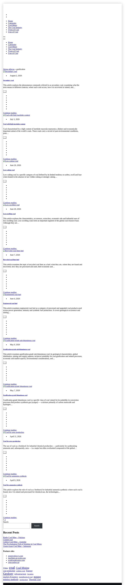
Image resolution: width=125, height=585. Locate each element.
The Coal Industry (15, 28)
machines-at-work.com (17, 558)
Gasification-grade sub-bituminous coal (16, 349)
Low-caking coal (9, 170)
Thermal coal (35, 579)
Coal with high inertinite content (14, 124)
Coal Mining (22, 567)
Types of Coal (13, 30)
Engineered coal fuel (10, 303)
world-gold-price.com (16, 560)
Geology (8, 573)
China (5, 568)
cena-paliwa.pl (13, 562)
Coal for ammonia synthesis (12, 485)
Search (5, 522)
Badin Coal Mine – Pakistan (14, 537)
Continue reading (10, 113)
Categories (12, 23)
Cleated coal (8, 540)
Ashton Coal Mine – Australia (14, 542)
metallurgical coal (26, 577)
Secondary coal (8, 80)
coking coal (20, 571)
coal (12, 567)
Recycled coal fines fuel (11, 260)
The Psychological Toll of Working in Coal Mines (22, 544)
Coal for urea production (11, 441)
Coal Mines (12, 25)
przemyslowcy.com (15, 556)
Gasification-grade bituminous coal (15, 395)
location (30, 574)
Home (10, 21)
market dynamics (10, 577)
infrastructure (20, 574)
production (24, 580)
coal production (9, 571)
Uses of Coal (13, 32)
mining (37, 576)
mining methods (10, 579)
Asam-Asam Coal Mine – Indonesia (17, 546)
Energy (29, 571)
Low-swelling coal (9, 214)
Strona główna (8, 69)
